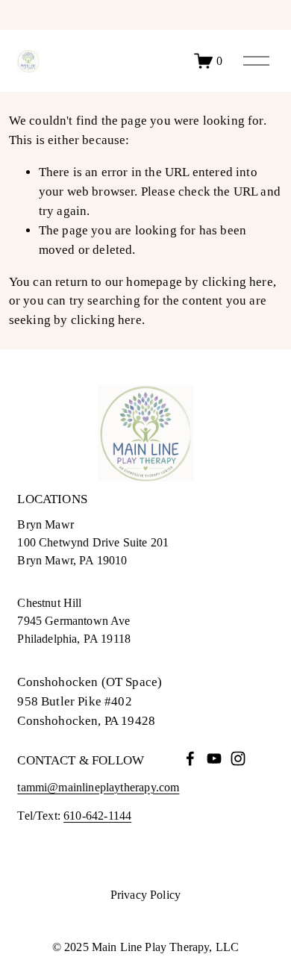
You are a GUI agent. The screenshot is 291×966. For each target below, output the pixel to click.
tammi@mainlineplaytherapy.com (98, 787)
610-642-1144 (97, 815)
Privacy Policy (145, 895)
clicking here (237, 282)
